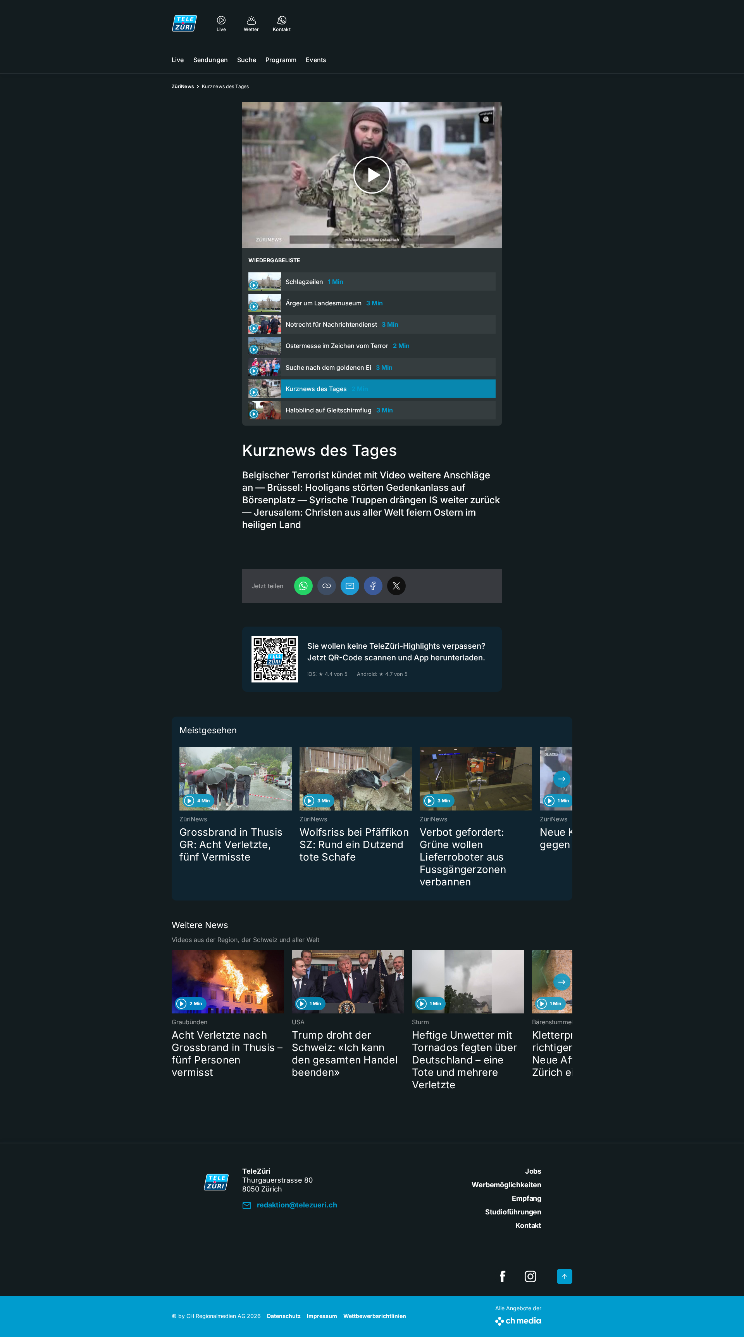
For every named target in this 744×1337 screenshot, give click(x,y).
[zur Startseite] (184, 23)
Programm (280, 60)
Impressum (322, 1316)
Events (316, 60)
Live (178, 60)
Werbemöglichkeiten (506, 1185)
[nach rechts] (561, 779)
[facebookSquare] (502, 1276)
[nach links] (182, 779)
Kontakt (528, 1225)
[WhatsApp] (303, 586)
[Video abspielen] (372, 175)
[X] (396, 586)
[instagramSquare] (530, 1276)
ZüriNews (183, 86)
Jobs (533, 1171)
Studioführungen (513, 1212)
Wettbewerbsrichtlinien (374, 1316)
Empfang (526, 1198)
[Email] (350, 586)
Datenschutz (284, 1316)
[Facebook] (373, 586)
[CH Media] (518, 1319)
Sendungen (210, 60)
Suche (246, 60)
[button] (326, 586)
